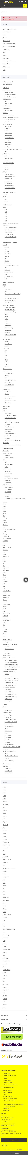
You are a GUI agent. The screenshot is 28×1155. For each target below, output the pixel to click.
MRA (4, 940)
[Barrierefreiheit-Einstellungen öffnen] (26, 580)
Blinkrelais (7, 420)
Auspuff (5, 245)
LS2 (6, 357)
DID (4, 527)
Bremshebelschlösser (10, 719)
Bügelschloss (8, 724)
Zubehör (7, 122)
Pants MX (7, 332)
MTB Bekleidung (7, 339)
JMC (4, 891)
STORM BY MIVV (9, 276)
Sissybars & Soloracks (10, 94)
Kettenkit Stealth (9, 234)
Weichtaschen (6, 469)
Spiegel (5, 172)
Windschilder (6, 197)
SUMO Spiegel (8, 183)
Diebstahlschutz (7, 712)
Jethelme (7, 296)
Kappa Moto (6, 568)
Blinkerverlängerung (10, 417)
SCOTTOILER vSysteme (10, 683)
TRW (4, 634)
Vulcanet (5, 1004)
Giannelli (5, 540)
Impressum (6, 58)
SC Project (7, 270)
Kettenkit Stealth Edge (10, 236)
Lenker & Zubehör (7, 124)
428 (6, 214)
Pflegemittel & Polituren (11, 669)
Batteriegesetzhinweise (9, 61)
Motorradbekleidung (8, 305)
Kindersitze (6, 451)
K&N (4, 894)
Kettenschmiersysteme (9, 676)
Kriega (4, 577)
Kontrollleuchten (9, 427)
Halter (6, 728)
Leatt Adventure (7, 914)
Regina (6, 239)
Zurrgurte (7, 653)
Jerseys (6, 341)
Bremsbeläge (8, 770)
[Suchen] (25, 6)
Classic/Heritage (9, 373)
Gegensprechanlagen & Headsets (11, 746)
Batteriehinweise (8, 1082)
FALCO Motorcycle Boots (9, 529)
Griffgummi (8, 128)
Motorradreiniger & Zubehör (12, 667)
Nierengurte (8, 330)
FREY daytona (6, 845)
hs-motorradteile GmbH (9, 868)
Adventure (7, 391)
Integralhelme (8, 289)
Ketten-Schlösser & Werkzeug (10, 223)
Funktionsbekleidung (10, 312)
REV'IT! (6, 364)
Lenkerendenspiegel (10, 176)
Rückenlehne (8, 494)
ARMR (4, 511)
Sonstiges (7, 147)
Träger (4, 460)
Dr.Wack (5, 830)
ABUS (4, 790)
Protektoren (6, 348)
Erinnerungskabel (9, 726)
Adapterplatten (9, 487)
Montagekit (8, 431)
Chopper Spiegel (9, 174)
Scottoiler (5, 615)
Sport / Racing (8, 382)
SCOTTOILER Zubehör (10, 685)
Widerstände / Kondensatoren (13, 440)
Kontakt (5, 38)
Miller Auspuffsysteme (9, 929)
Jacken (6, 318)
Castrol (6, 673)
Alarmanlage (8, 715)
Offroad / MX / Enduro (10, 380)
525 (6, 218)
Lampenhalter (8, 429)
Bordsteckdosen (9, 692)
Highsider (5, 550)
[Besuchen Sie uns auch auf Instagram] (6, 1145)
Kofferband (8, 737)
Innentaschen (8, 489)
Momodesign (6, 595)
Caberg (5, 518)
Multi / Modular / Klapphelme (12, 293)
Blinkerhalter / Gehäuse (11, 415)
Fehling (5, 534)
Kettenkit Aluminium (10, 230)
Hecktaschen (8, 471)
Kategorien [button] (4, 1015)
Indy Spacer (8, 424)
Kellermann (6, 570)
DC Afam (5, 525)
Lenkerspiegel (8, 178)
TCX (4, 627)
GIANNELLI (7, 254)
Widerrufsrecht (7, 32)
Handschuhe (6, 389)
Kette (6, 733)
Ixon (4, 882)
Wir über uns (6, 40)
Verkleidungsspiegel (10, 187)
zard (4, 636)
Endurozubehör (7, 99)
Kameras (5, 749)
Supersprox (6, 990)
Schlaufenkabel (9, 740)
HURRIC (7, 256)
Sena (4, 618)
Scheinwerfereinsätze (10, 433)
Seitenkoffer (8, 455)
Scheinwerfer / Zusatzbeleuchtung (12, 445)
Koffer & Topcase (7, 453)
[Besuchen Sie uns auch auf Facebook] (2, 1145)
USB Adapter (8, 701)
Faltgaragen (6, 642)
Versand (20, 1149)
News (4, 35)
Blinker (5, 408)
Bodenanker (8, 717)
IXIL (6, 258)
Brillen (4, 284)
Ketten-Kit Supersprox (10, 227)
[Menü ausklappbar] (2, 1)
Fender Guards (9, 92)
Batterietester (8, 689)
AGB (4, 52)
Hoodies (7, 314)
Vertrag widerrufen (14, 1140)
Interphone (6, 556)
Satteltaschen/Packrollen (11, 478)
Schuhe (7, 346)
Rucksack (7, 476)
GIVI (6, 151)
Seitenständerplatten (8, 162)
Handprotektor (7, 106)
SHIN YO (5, 975)
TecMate (5, 629)
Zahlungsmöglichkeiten (9, 43)
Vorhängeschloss (9, 744)
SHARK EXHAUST (9, 272)
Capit (4, 520)
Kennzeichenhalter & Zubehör (11, 117)
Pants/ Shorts (8, 343)
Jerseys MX (7, 323)
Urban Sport (8, 403)
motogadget (6, 597)
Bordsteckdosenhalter (10, 694)
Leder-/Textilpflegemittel (11, 664)
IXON (6, 353)
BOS (6, 249)
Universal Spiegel (9, 185)
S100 (4, 611)
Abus (4, 506)
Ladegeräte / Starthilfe (9, 687)
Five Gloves (6, 536)
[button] (19, 1)
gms (6, 350)
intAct (4, 874)
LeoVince (5, 581)
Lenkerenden (8, 135)
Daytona (5, 522)
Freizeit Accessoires (10, 309)
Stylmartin (5, 984)
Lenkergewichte (9, 140)
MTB (6, 291)
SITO (6, 274)
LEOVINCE (7, 263)
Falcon (4, 531)
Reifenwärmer (6, 655)
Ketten (4, 207)
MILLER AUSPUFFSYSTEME (11, 265)
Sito (4, 624)
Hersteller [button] (4, 1019)
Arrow (4, 513)
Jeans (6, 321)
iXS (4, 565)
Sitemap (5, 55)
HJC (4, 552)
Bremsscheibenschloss (11, 721)
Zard (4, 1007)
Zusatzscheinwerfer (10, 97)
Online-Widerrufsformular (10, 29)
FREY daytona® (7, 538)
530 (6, 221)
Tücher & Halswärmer (10, 334)
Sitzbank (5, 707)
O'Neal (6, 359)
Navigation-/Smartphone (9, 751)
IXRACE (6, 260)
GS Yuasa (5, 856)
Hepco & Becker (9, 103)
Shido (4, 972)
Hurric (4, 554)
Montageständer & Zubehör (10, 644)
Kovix (4, 575)
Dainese (5, 819)
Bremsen (5, 766)
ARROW (7, 247)
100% (4, 504)
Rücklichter (6, 442)
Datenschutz (6, 49)
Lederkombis (8, 325)
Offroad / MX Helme (10, 300)
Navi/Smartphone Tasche (11, 756)
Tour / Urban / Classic (10, 400)
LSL (4, 586)
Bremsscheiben (9, 773)
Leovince (5, 917)
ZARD (6, 279)
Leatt (6, 355)
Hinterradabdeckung (8, 115)
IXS (4, 563)
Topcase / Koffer (9, 457)
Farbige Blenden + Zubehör (12, 422)
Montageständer (9, 648)
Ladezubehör (8, 698)
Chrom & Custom (7, 90)
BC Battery (5, 804)
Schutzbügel (6, 153)
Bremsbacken (8, 768)
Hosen (6, 316)
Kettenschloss (8, 735)
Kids (6, 378)
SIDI (4, 622)
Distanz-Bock (8, 126)
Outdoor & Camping (8, 760)
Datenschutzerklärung (10, 1075)
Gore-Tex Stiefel (9, 387)
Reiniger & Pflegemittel (9, 658)
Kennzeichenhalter (10, 119)
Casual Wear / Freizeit (10, 307)
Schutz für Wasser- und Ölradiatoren (12, 149)
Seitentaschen (8, 480)
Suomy (4, 987)
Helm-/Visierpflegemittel (11, 660)
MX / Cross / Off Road (10, 396)
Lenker (6, 131)
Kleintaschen (8, 473)
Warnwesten (8, 337)
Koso (4, 572)
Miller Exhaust (6, 590)
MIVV (6, 267)
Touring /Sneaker (9, 384)
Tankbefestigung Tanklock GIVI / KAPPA (15, 498)
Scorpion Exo (6, 613)
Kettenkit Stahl (8, 232)
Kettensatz (5, 225)
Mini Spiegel (8, 181)
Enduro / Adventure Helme (12, 298)
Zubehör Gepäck (7, 485)
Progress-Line (6, 604)
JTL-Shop (17, 1153)
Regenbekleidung (7, 368)
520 (6, 216)
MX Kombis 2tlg (9, 328)
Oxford (6, 169)
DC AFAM (5, 824)
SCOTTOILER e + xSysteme (11, 678)
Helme (4, 287)
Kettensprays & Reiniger (11, 662)
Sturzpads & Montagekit (9, 192)
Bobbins (7, 646)
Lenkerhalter (8, 142)
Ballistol (5, 801)
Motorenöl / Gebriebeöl (9, 671)
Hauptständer (6, 108)
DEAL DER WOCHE (7, 84)
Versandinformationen (9, 46)
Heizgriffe (5, 112)
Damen (7, 375)
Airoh (4, 509)
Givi (6, 101)
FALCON (7, 251)
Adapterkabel (8, 413)
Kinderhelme (8, 303)
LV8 (4, 588)
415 (6, 209)
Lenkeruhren (8, 144)
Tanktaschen (8, 482)
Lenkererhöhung (9, 137)
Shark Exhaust (6, 620)
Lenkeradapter (8, 133)
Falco (4, 833)
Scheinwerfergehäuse (10, 436)
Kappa (6, 160)
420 (6, 211)
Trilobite (7, 366)
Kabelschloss (8, 731)
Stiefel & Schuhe (7, 371)
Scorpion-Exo (6, 961)
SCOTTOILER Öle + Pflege (11, 680)
